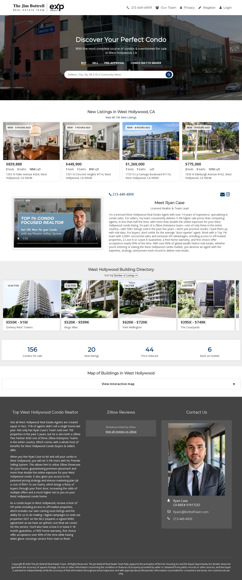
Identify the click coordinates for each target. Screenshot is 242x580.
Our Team (168, 7)
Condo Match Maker (146, 63)
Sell (95, 63)
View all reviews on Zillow (121, 431)
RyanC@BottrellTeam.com (191, 512)
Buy (83, 63)
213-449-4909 (141, 7)
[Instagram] (228, 194)
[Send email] (222, 194)
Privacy (189, 7)
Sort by (108, 275)
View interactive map (118, 384)
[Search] (169, 74)
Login (227, 7)
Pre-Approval (114, 63)
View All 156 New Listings (121, 117)
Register (209, 7)
